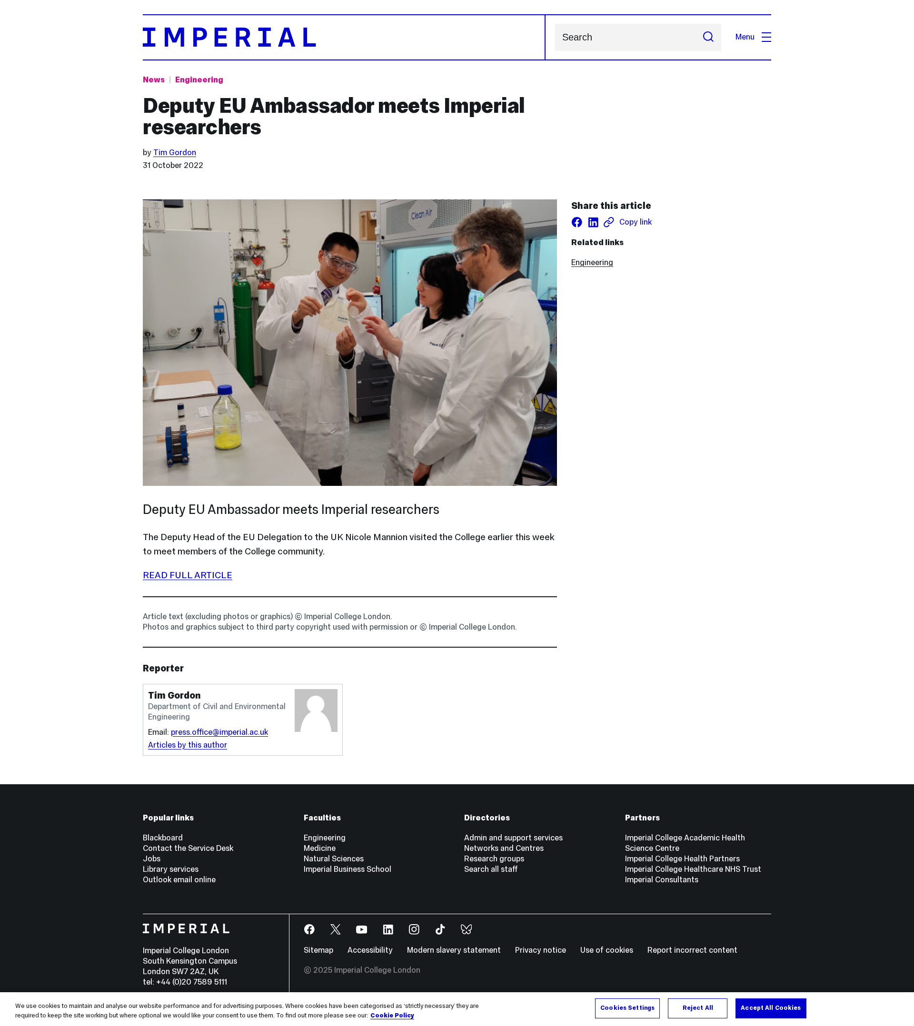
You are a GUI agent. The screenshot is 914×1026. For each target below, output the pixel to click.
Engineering (199, 80)
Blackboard (163, 838)
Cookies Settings (627, 1008)
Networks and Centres (504, 848)
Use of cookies (606, 950)
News (154, 80)
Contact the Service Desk (188, 848)
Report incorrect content (692, 950)
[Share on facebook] (577, 222)
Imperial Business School (347, 869)
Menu (745, 37)
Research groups (494, 859)
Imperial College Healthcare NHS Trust (693, 869)
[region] (457, 1009)
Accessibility (370, 950)
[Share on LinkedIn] (593, 222)
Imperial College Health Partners (682, 859)
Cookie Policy (392, 1015)
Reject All (698, 1008)
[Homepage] (344, 37)
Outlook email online (179, 880)
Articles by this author (187, 745)
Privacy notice (540, 950)
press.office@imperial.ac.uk (219, 732)
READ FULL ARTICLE (187, 575)
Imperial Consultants (661, 880)
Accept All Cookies (771, 1008)
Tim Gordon (174, 153)
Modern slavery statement (454, 950)
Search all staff (491, 869)
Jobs (151, 859)
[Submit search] (708, 37)
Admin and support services (513, 838)
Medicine (320, 848)
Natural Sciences (334, 859)
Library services (171, 869)
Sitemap (318, 950)
